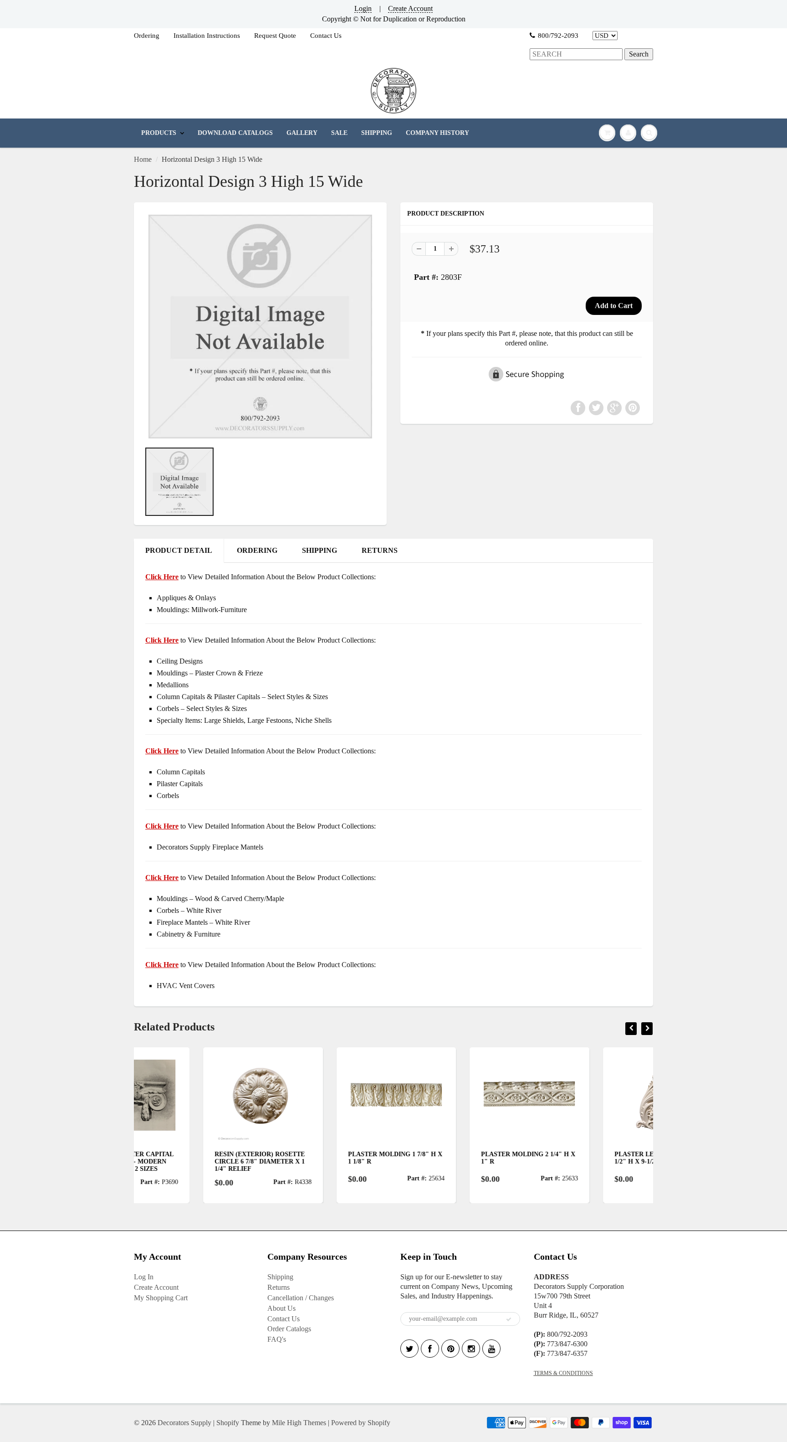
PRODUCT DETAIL (178, 550)
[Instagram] (471, 1348)
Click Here (162, 640)
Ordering (146, 35)
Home (143, 159)
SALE (339, 132)
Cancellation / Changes (300, 1298)
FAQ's (276, 1339)
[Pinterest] (450, 1348)
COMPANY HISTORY (437, 132)
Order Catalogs (289, 1329)
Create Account (410, 8)
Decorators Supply (184, 1423)
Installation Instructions (207, 35)
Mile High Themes (299, 1423)
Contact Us (326, 35)
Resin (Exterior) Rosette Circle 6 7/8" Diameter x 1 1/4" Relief (190, 1161)
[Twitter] (409, 1348)
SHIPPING (376, 132)
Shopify (227, 1423)
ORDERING (257, 550)
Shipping (280, 1277)
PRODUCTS (158, 132)
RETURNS (380, 550)
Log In (143, 1277)
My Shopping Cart (161, 1298)
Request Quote (275, 35)
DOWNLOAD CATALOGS (235, 132)
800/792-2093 (558, 35)
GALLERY (301, 132)
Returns (278, 1287)
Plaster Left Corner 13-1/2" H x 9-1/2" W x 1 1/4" (588, 1158)
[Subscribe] (509, 1319)
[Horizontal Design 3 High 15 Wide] (260, 326)
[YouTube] (491, 1348)
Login (363, 8)
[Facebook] (430, 1348)
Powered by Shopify (360, 1423)
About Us (281, 1308)
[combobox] (576, 54)
